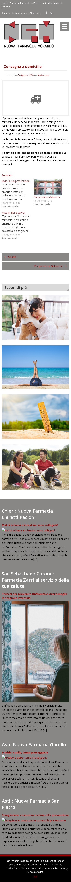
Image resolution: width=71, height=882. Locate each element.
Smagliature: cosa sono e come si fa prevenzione (35, 815)
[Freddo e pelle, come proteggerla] (24, 757)
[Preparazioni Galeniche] (48, 187)
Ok (35, 876)
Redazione (43, 75)
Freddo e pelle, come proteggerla (25, 752)
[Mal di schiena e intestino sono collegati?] (28, 530)
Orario (12, 256)
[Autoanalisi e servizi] (18, 225)
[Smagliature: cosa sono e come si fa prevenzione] (34, 820)
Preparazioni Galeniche (47, 197)
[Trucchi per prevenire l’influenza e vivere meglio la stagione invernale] (35, 701)
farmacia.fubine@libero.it (26, 13)
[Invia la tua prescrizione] (18, 193)
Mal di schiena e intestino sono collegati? (30, 525)
